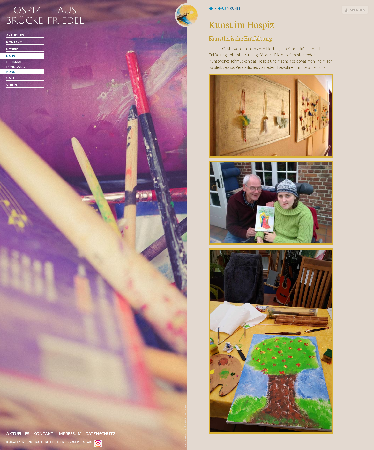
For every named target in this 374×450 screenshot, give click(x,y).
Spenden (357, 10)
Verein (11, 85)
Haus (221, 8)
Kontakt (14, 42)
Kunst (11, 71)
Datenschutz (100, 434)
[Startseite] (211, 8)
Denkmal (14, 62)
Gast (10, 78)
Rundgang (15, 66)
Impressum (69, 434)
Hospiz (12, 49)
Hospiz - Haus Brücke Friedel (187, 15)
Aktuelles (15, 35)
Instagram (98, 443)
